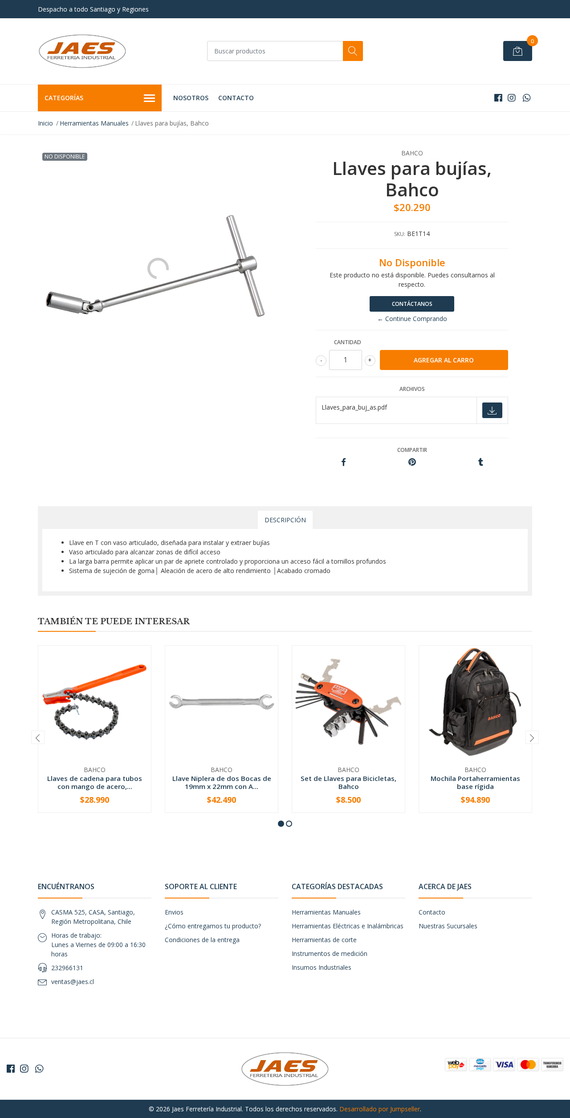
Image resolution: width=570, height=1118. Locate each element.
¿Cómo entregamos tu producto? (213, 926)
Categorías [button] (64, 98)
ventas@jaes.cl (72, 981)
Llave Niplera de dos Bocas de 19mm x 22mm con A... (221, 782)
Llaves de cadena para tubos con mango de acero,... (94, 782)
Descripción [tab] (285, 520)
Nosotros (190, 98)
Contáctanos (412, 304)
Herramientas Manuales (94, 123)
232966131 (67, 968)
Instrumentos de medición (329, 953)
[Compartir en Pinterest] (412, 462)
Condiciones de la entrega (202, 939)
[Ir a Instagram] (512, 98)
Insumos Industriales (321, 967)
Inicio (45, 123)
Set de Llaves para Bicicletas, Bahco (348, 782)
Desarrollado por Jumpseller (379, 1109)
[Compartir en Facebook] (344, 462)
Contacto (236, 98)
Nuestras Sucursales (448, 926)
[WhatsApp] (526, 98)
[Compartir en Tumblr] (480, 462)
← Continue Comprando (412, 318)
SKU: (399, 234)
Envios (174, 912)
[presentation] (38, 737)
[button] (281, 824)
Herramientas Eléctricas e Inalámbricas (347, 926)
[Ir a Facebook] (498, 98)
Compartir (412, 450)
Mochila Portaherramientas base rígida (475, 782)
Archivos (412, 389)
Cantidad (347, 342)
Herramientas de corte (324, 939)
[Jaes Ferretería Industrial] (82, 51)
